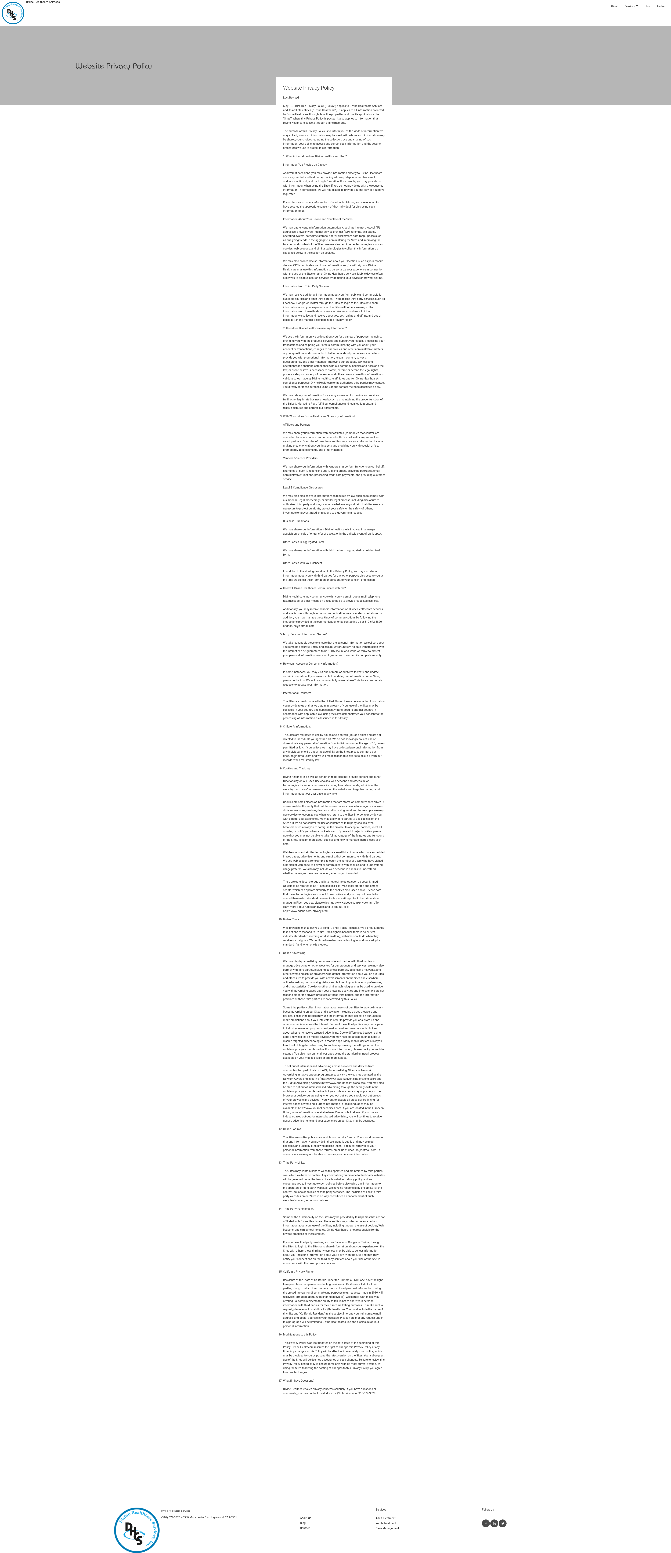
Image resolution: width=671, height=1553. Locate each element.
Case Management (387, 1528)
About (614, 6)
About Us (305, 1518)
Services (629, 6)
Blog (647, 6)
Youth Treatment (386, 1523)
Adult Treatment (385, 1518)
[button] (486, 1523)
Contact (661, 6)
